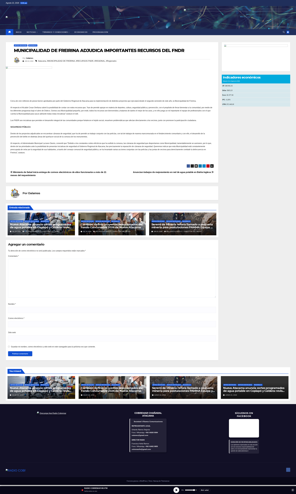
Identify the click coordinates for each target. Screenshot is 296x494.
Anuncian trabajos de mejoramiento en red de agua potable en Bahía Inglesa (172, 172)
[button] (284, 32)
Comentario (13, 256)
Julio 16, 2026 (17, 395)
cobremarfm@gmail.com (141, 449)
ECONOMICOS (81, 32)
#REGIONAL (99, 61)
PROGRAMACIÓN (100, 32)
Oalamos (29, 58)
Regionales (33, 45)
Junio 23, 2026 (231, 395)
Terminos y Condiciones (55, 32)
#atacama (42, 61)
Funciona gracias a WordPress (137, 481)
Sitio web (12, 332)
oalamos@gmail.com (140, 435)
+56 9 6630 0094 (151, 432)
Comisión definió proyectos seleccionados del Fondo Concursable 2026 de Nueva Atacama (112, 226)
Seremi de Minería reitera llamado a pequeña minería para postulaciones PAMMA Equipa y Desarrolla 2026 (182, 227)
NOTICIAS (31, 32)
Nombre (12, 304)
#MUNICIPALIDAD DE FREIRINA (61, 61)
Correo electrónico (16, 318)
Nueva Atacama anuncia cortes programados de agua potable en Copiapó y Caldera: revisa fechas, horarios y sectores (40, 227)
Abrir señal (205, 490)
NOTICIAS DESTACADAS (32, 221)
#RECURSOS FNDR (84, 61)
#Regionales (111, 61)
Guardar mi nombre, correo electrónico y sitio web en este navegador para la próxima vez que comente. (53, 347)
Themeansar (165, 481)
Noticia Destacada (21, 45)
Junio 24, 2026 (160, 395)
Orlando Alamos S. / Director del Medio (42, 231)
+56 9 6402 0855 (151, 446)
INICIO (19, 32)
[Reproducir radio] (176, 490)
